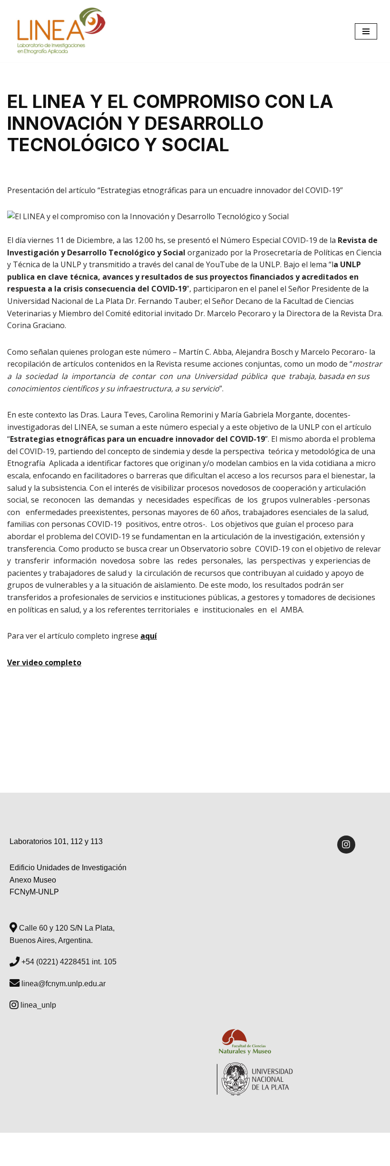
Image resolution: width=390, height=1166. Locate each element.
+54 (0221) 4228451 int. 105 (68, 962)
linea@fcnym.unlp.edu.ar (63, 984)
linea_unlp (37, 1005)
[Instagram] (346, 845)
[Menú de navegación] (366, 31)
